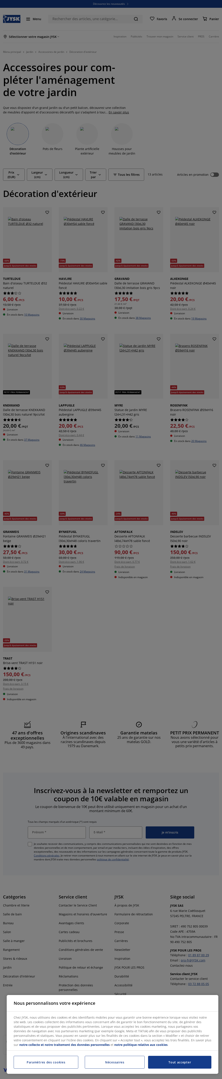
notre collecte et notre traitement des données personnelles (64, 1045)
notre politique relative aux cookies (141, 1045)
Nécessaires (114, 1062)
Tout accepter (179, 1062)
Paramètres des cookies (46, 1062)
